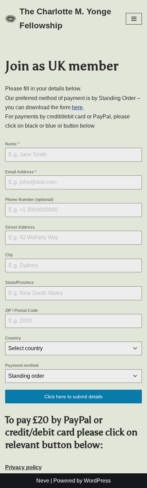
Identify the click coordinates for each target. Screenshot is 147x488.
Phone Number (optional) (29, 199)
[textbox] (67, 348)
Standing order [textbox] (26, 376)
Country (13, 338)
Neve (42, 481)
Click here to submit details (73, 396)
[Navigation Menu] (134, 19)
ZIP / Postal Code (21, 310)
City (9, 255)
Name (12, 144)
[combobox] (73, 348)
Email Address (21, 172)
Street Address (20, 227)
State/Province (19, 282)
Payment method (21, 365)
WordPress (97, 481)
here (77, 107)
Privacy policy (23, 467)
